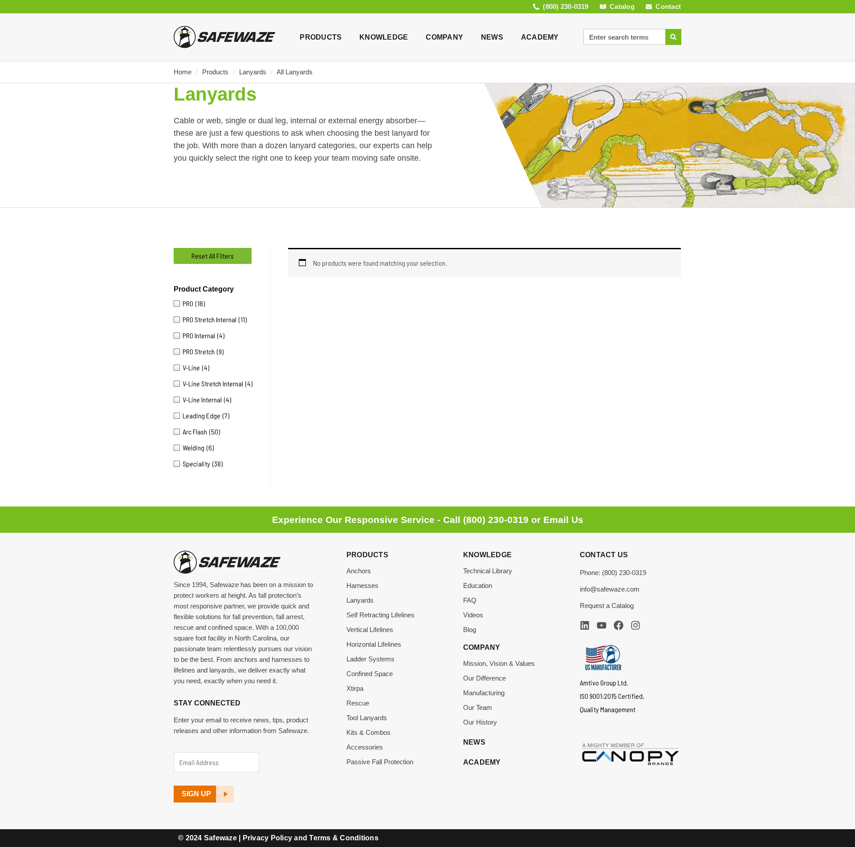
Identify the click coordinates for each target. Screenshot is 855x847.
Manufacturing (484, 693)
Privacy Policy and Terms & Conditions (311, 838)
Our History (480, 722)
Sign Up (196, 794)
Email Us (563, 520)
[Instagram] (635, 625)
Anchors (358, 571)
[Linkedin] (585, 625)
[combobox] (624, 37)
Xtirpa (354, 688)
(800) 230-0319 (496, 520)
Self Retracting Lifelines (380, 615)
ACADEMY (540, 37)
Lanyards (252, 72)
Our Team (477, 707)
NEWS (492, 37)
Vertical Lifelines (369, 629)
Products (215, 72)
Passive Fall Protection (379, 762)
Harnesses (362, 585)
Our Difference (484, 678)
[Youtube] (602, 625)
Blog (469, 629)
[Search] (673, 37)
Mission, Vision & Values (499, 663)
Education (477, 585)
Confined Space (369, 673)
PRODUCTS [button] (321, 37)
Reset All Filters (212, 255)
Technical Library (487, 571)
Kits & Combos (368, 732)
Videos (473, 615)
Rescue (357, 703)
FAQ (469, 600)
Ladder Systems (370, 659)
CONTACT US (604, 555)
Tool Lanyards (366, 717)
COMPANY (444, 37)
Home (182, 72)
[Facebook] (618, 625)
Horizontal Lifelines (373, 644)
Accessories (364, 747)
